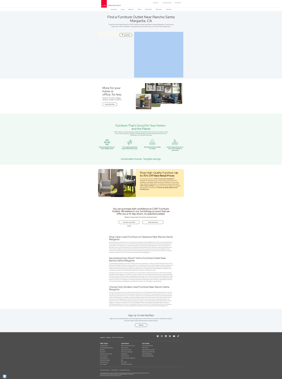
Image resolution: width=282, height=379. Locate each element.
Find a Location (103, 356)
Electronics (159, 9)
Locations (102, 337)
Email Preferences (104, 362)
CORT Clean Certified (126, 349)
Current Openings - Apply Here (128, 358)
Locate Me (127, 35)
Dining (122, 9)
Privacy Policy (114, 370)
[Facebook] (158, 337)
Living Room (114, 9)
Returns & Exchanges (105, 360)
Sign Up (141, 325)
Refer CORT (124, 362)
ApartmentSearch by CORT (148, 349)
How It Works (178, 2)
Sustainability (124, 354)
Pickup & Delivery (104, 358)
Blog (122, 360)
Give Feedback (103, 364)
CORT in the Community (126, 351)
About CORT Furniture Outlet (128, 345)
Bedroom (131, 9)
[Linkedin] (166, 337)
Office (139, 9)
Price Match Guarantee (126, 364)
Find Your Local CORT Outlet (129, 223)
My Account (103, 351)
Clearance (168, 9)
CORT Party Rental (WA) (147, 356)
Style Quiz (155, 2)
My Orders (102, 349)
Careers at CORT (125, 356)
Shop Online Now (110, 104)
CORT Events (145, 347)
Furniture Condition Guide (106, 354)
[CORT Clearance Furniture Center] (111, 4)
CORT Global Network (147, 354)
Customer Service (104, 345)
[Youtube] (174, 337)
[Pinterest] (170, 337)
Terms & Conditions (105, 370)
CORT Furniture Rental (147, 345)
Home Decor (148, 9)
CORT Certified (124, 347)
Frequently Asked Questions (106, 347)
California (108, 337)
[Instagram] (162, 337)
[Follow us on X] (178, 337)
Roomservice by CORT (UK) (148, 351)
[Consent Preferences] (4, 376)
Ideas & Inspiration (167, 2)
